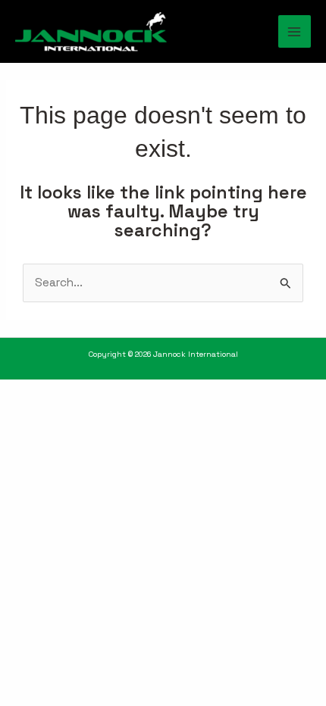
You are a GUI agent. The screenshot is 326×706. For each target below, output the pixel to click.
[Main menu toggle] (294, 31)
